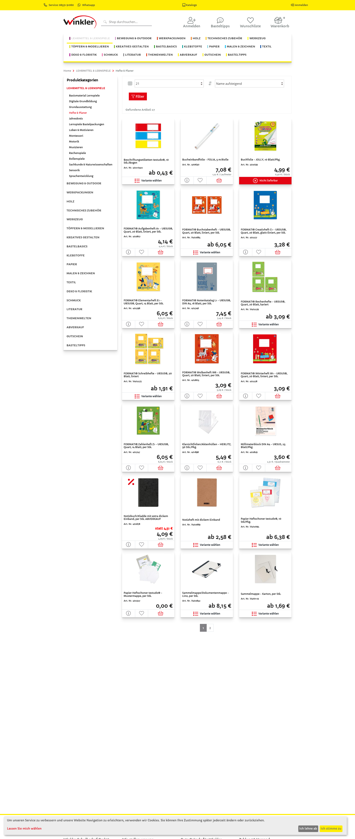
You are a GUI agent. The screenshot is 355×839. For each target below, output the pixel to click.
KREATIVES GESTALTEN (83, 237)
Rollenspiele (77, 158)
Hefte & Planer (78, 112)
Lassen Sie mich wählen (24, 828)
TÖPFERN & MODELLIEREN (85, 228)
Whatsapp (88, 5)
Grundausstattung (80, 107)
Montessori (76, 135)
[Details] (187, 180)
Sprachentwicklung (81, 176)
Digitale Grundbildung (83, 101)
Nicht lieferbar (268, 180)
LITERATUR (74, 309)
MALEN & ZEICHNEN (81, 273)
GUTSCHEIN (75, 336)
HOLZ (70, 201)
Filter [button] (139, 96)
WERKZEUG (75, 219)
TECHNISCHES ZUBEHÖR (84, 210)
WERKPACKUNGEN (80, 192)
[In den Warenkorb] (220, 180)
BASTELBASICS (77, 246)
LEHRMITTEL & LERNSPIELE (86, 88)
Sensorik (74, 170)
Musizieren (76, 147)
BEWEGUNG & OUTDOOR (84, 183)
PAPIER (72, 264)
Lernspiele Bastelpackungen (86, 124)
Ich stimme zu (331, 828)
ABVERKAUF (75, 327)
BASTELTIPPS (76, 345)
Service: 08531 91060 (61, 5)
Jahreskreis (76, 118)
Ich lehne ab (308, 828)
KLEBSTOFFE (76, 255)
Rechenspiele (77, 153)
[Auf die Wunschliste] (200, 180)
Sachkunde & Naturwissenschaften (90, 164)
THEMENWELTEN (79, 318)
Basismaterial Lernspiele (84, 95)
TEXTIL (71, 282)
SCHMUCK (74, 300)
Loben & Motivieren (81, 130)
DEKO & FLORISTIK (79, 291)
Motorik (74, 141)
